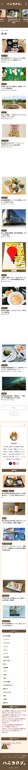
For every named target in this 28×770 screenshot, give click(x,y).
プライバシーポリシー (12, 757)
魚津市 (7, 314)
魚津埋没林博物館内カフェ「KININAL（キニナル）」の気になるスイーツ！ (13, 368)
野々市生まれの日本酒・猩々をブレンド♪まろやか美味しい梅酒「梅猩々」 (14, 522)
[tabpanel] (14, 16)
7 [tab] (17, 26)
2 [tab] (9, 26)
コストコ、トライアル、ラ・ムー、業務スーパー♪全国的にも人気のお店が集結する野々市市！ (14, 548)
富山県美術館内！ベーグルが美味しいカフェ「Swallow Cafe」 (13, 201)
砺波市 (4, 90)
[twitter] (10, 463)
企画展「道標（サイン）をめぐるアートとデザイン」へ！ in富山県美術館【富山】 (13, 278)
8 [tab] (18, 26)
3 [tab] (10, 26)
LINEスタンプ (17, 755)
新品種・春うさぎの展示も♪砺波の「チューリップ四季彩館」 (13, 87)
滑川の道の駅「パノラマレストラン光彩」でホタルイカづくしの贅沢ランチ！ (13, 59)
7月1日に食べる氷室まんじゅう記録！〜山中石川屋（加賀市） (14, 599)
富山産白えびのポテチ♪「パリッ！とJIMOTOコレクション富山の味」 (12, 144)
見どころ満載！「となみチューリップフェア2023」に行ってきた (13, 116)
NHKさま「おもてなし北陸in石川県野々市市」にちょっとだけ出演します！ (14, 720)
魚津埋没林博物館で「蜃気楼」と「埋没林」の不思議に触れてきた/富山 (13, 397)
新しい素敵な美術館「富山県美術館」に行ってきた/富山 (13, 234)
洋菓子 (15, 371)
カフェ (7, 204)
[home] (17, 463)
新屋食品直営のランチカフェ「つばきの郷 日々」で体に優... (14, 20)
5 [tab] (13, 26)
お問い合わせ (22, 757)
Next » (14, 408)
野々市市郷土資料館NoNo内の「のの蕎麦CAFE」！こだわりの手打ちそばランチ (14, 495)
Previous (1, 16)
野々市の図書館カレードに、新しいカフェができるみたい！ (14, 625)
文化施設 (12, 90)
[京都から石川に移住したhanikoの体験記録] (14, 4)
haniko (17, 713)
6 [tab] (15, 26)
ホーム (3, 755)
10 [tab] (21, 26)
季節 (16, 90)
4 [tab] (12, 26)
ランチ (7, 62)
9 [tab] (20, 26)
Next (26, 16)
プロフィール (10, 755)
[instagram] (14, 463)
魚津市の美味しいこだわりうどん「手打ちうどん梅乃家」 (13, 311)
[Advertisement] (14, 162)
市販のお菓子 (9, 147)
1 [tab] (7, 26)
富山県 (4, 62)
